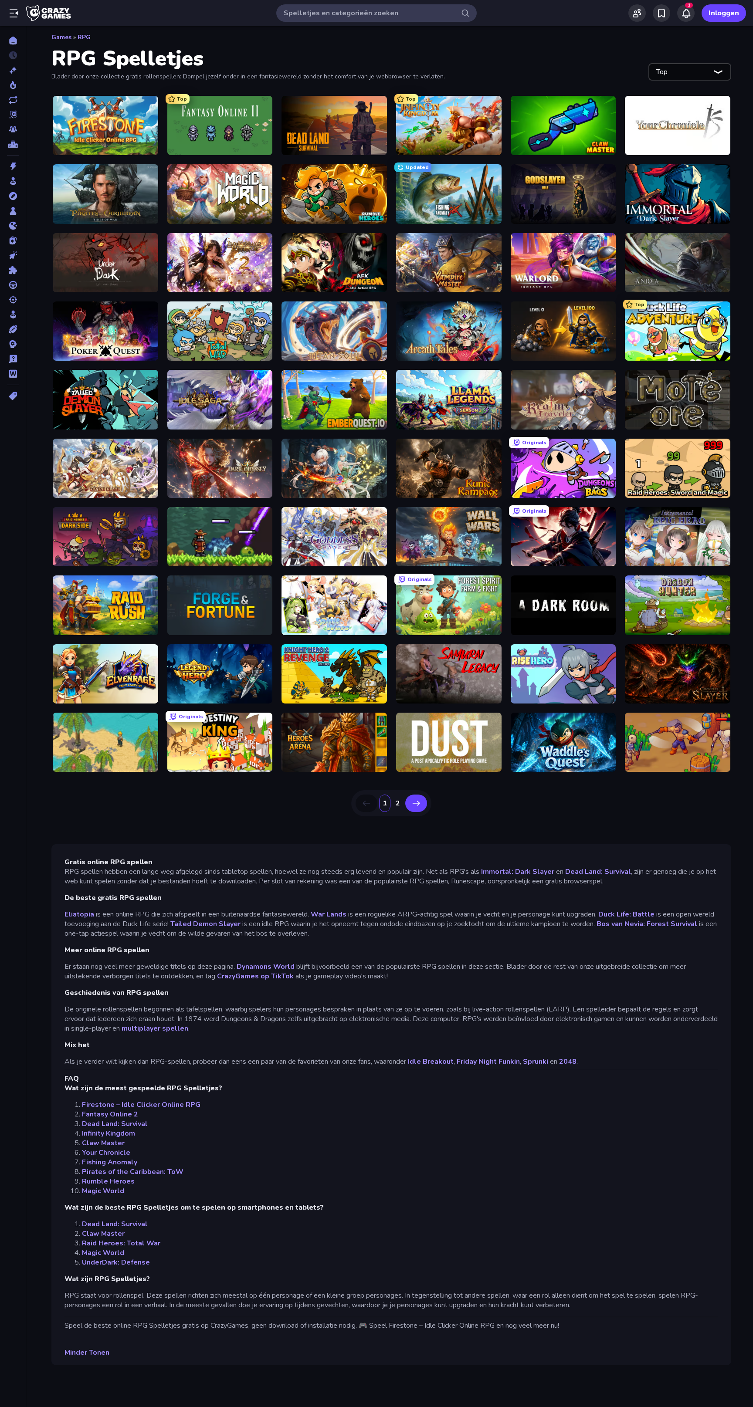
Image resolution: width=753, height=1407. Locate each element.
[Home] (13, 40)
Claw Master (103, 1143)
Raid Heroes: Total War (121, 1243)
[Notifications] (686, 13)
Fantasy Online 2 (110, 1114)
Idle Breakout (431, 1061)
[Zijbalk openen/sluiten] (13, 13)
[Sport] (13, 329)
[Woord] (13, 373)
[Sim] (13, 314)
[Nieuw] (13, 70)
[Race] (13, 284)
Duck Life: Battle (626, 914)
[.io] (13, 225)
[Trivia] (13, 359)
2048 (568, 1061)
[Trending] (13, 85)
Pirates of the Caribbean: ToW (132, 1172)
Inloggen (724, 13)
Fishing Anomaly (109, 1162)
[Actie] (13, 166)
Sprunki (535, 1061)
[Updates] (13, 99)
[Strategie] (13, 344)
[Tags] (13, 396)
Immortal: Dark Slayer (517, 871)
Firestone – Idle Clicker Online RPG (141, 1104)
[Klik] (13, 255)
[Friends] (637, 13)
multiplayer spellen (155, 1028)
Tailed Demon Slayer (206, 924)
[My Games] (661, 13)
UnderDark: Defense (116, 1262)
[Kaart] (13, 240)
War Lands (329, 914)
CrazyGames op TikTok (255, 976)
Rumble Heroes (108, 1181)
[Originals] (13, 114)
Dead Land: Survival (598, 871)
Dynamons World (266, 966)
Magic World (103, 1191)
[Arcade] (13, 181)
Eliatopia (80, 914)
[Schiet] (13, 299)
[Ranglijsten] (13, 144)
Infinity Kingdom (108, 1133)
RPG (84, 37)
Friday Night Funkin (488, 1061)
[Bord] (13, 210)
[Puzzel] (13, 270)
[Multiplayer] (13, 129)
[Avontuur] (13, 196)
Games (61, 37)
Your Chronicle (106, 1152)
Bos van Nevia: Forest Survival (647, 924)
